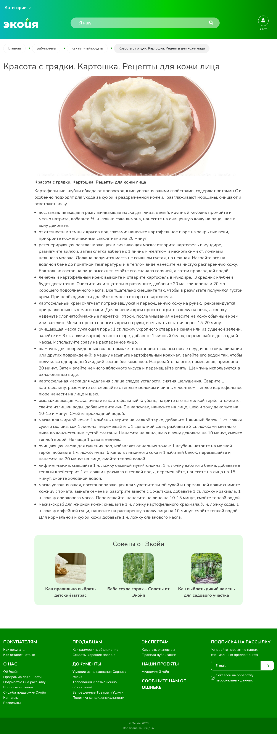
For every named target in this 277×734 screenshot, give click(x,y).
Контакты (11, 697)
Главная (14, 48)
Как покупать (14, 649)
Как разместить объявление (95, 649)
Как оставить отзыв (19, 654)
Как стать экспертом (158, 649)
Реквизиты (12, 702)
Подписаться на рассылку (24, 682)
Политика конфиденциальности (98, 697)
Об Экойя (11, 671)
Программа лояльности (22, 677)
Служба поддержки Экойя (24, 692)
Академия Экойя (155, 671)
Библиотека (46, 48)
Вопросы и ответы (18, 687)
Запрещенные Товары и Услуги (97, 692)
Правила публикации (159, 654)
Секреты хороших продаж (93, 654)
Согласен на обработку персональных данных (234, 678)
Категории (16, 8)
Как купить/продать (87, 48)
